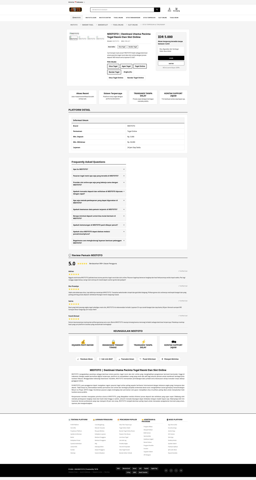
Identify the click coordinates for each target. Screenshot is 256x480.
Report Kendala (172, 453)
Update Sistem (172, 443)
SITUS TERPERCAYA (149, 17)
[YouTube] (181, 470)
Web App (170, 437)
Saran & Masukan (100, 453)
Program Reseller (149, 445)
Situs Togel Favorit (124, 450)
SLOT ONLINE (162, 17)
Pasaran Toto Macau (124, 434)
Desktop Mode (172, 440)
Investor (146, 448)
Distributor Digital (148, 439)
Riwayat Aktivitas (99, 431)
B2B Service (147, 433)
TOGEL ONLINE (118, 17)
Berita (72, 437)
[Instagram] (171, 470)
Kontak (72, 450)
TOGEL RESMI (174, 17)
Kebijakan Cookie (97, 472)
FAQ (96, 443)
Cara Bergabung (99, 425)
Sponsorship (147, 436)
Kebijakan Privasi (75, 440)
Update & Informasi (76, 434)
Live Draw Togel (123, 437)
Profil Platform (74, 425)
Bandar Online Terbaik (125, 453)
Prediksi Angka (123, 443)
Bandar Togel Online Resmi (127, 431)
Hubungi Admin (99, 447)
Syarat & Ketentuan (76, 443)
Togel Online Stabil (124, 428)
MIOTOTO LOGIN (91, 17)
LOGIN (171, 58)
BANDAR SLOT (103, 25)
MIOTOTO (74, 25)
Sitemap (72, 453)
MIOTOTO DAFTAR (105, 17)
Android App (171, 431)
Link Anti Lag (122, 440)
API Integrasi (147, 455)
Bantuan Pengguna (100, 437)
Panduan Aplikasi (173, 447)
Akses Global (167, 51)
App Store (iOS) (172, 425)
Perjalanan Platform (76, 431)
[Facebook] (166, 470)
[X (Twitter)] (176, 470)
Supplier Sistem (148, 452)
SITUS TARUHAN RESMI (133, 17)
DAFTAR (171, 63)
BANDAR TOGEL (87, 25)
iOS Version (171, 434)
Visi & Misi (73, 428)
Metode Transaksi (100, 428)
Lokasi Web (73, 447)
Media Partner (148, 442)
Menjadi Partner (148, 430)
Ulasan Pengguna (100, 450)
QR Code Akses (172, 450)
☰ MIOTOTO (76, 17)
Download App (172, 428)
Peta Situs (107, 472)
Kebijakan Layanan (100, 434)
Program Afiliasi (148, 426)
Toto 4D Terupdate (124, 447)
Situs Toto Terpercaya (125, 425)
